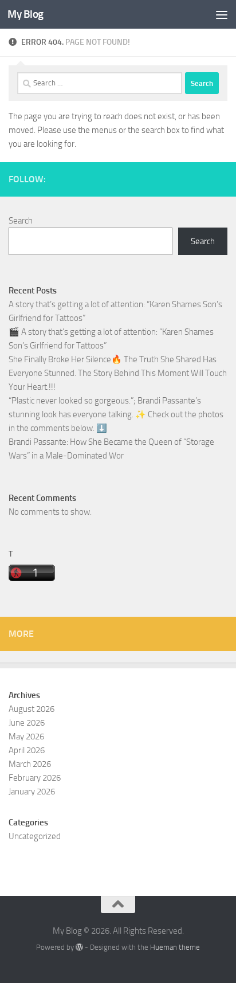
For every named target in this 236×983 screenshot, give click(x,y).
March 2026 (30, 764)
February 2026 (35, 778)
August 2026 (31, 709)
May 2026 (26, 736)
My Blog (25, 14)
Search (21, 221)
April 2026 (27, 750)
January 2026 (32, 791)
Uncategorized (35, 836)
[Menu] (221, 14)
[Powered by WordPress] (79, 947)
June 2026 (27, 723)
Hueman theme (175, 947)
